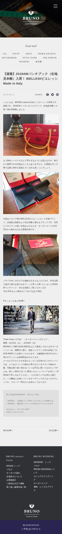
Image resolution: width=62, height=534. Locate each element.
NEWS (29, 54)
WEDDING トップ (42, 462)
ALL (5, 54)
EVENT (16, 54)
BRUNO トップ (13, 466)
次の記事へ (54, 430)
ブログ (9, 469)
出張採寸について (14, 476)
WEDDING (24, 62)
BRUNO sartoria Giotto (32, 496)
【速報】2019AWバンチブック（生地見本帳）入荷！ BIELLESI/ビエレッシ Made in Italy (30, 78)
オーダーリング (40, 483)
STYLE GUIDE (30, 58)
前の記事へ (8, 430)
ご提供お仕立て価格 (15, 483)
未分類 (39, 62)
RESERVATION (31, 527)
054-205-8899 (23, 409)
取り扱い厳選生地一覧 (16, 487)
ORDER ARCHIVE (47, 54)
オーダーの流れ (13, 473)
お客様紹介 (11, 480)
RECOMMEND (9, 58)
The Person (50, 58)
